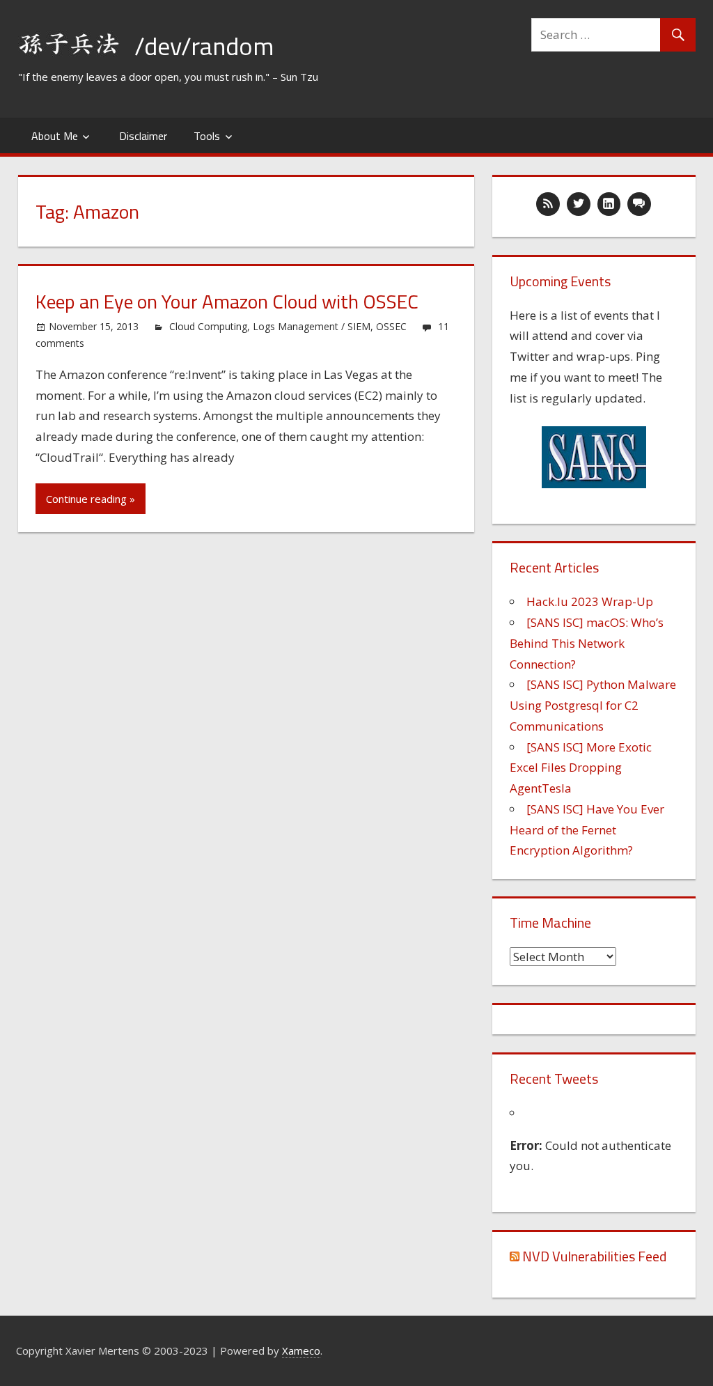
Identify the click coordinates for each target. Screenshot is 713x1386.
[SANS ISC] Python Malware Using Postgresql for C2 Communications (593, 705)
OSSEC (391, 326)
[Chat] (639, 204)
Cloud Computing (208, 326)
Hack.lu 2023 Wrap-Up (589, 601)
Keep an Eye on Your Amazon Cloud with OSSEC (227, 301)
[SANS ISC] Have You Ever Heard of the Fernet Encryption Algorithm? (587, 830)
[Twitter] (578, 204)
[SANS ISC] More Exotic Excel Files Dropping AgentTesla (581, 768)
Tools (207, 135)
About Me (54, 135)
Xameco (301, 1350)
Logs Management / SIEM (311, 326)
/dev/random (204, 45)
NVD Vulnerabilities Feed (594, 1256)
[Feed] (548, 204)
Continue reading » (90, 499)
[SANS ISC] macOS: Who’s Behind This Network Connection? (587, 643)
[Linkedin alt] (609, 204)
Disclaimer (143, 135)
